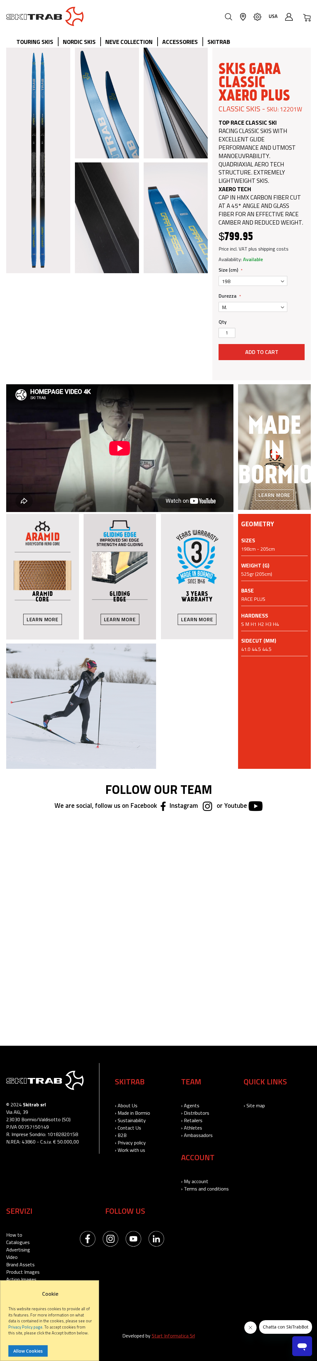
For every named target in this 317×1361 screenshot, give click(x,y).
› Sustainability (130, 1120)
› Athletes (191, 1127)
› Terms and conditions (205, 1188)
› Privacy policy (130, 1142)
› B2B (121, 1135)
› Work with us (130, 1150)
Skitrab (218, 41)
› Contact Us (128, 1127)
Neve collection (129, 41)
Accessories (180, 41)
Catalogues (18, 1242)
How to (14, 1234)
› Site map (254, 1105)
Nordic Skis (79, 41)
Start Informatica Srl (173, 1335)
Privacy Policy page (25, 1327)
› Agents (190, 1105)
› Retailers (191, 1120)
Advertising (18, 1249)
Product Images (23, 1272)
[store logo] (45, 16)
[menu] (125, 42)
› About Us (126, 1105)
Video (12, 1257)
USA (273, 16)
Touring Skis (34, 41)
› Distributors (195, 1113)
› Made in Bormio (132, 1113)
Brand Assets (20, 1264)
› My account (194, 1181)
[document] (50, 1324)
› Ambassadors (197, 1135)
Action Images (21, 1279)
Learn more (274, 495)
